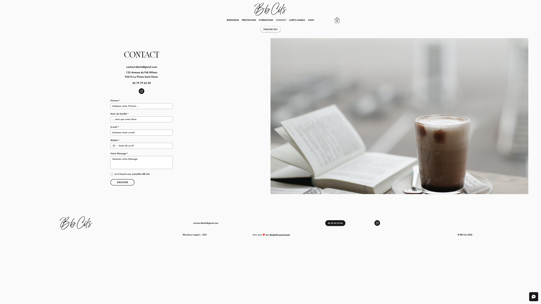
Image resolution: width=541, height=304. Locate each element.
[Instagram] (141, 91)
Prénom (115, 100)
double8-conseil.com (280, 234)
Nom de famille (119, 113)
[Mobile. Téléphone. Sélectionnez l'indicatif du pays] (115, 145)
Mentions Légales (191, 234)
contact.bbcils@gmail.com (141, 67)
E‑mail (114, 127)
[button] (248, 20)
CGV (204, 234)
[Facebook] (263, 246)
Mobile (114, 140)
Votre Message (119, 153)
